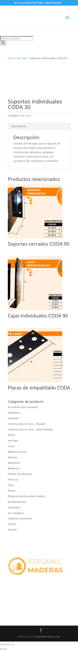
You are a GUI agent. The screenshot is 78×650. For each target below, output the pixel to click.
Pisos (11, 485)
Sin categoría (16, 513)
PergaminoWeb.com (47, 636)
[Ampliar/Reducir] (1, 644)
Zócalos (12, 529)
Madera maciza (17, 451)
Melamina (14, 462)
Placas (11, 490)
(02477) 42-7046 (20, 596)
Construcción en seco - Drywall (26, 424)
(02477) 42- (17, 609)
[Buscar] (3, 43)
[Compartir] (8, 644)
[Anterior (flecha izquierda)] (1, 648)
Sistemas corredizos (20, 518)
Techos (12, 524)
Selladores (14, 507)
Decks (11, 435)
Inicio (11, 58)
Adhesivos (14, 412)
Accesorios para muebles (23, 407)
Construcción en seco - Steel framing (30, 429)
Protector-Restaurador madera (26, 496)
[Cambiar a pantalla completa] (5, 644)
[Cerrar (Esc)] (12, 644)
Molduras (13, 468)
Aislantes (13, 418)
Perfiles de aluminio (20, 474)
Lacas (11, 446)
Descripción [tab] (19, 126)
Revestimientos (17, 502)
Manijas (12, 457)
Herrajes (22, 58)
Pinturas (13, 479)
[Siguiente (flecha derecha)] (5, 648)
